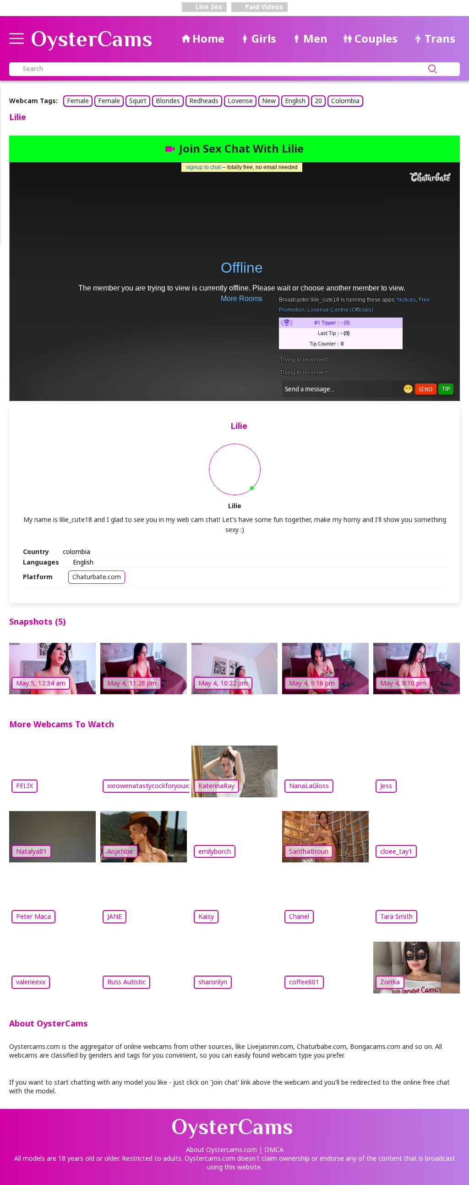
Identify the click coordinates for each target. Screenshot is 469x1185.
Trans (440, 38)
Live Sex (208, 6)
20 (318, 100)
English (295, 100)
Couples (376, 38)
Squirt (138, 100)
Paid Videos (263, 6)
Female (78, 100)
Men (315, 38)
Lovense (240, 100)
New (269, 100)
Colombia (345, 100)
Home (208, 38)
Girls (263, 38)
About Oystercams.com (221, 1149)
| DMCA (271, 1149)
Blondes (168, 100)
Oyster (92, 39)
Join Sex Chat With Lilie (241, 148)
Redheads (203, 100)
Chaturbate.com (96, 576)
